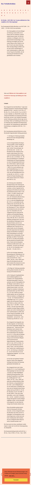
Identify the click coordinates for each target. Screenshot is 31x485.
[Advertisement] (15, 76)
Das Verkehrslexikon (8, 4)
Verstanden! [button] (16, 479)
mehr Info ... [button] (12, 475)
